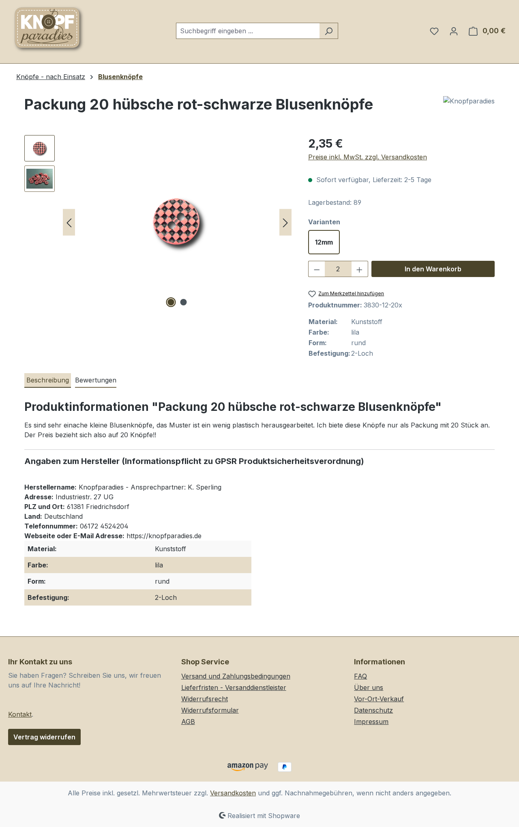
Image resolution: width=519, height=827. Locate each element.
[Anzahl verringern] (316, 269)
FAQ (360, 676)
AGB (188, 721)
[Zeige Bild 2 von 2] (183, 302)
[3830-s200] (177, 222)
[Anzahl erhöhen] (359, 269)
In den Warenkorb (433, 269)
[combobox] (248, 31)
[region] (158, 222)
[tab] (47, 380)
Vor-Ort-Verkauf (379, 699)
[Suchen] (328, 31)
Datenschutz (373, 710)
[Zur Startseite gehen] (48, 29)
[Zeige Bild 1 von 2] (171, 302)
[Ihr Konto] (453, 31)
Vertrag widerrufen (44, 737)
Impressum (371, 721)
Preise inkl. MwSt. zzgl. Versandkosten (367, 157)
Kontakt (20, 714)
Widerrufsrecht (204, 699)
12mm (324, 242)
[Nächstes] (285, 222)
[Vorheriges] (69, 222)
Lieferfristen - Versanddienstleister (233, 687)
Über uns (368, 687)
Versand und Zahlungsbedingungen (235, 676)
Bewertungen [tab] (95, 380)
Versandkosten (233, 793)
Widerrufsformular (210, 710)
